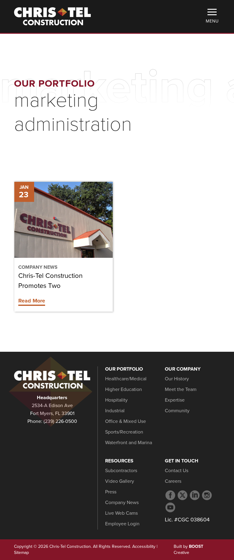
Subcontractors (121, 471)
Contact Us (176, 471)
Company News (38, 267)
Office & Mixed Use (125, 421)
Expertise (175, 400)
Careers (173, 481)
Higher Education (123, 389)
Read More (31, 300)
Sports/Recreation (124, 432)
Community (177, 411)
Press (110, 492)
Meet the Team (181, 389)
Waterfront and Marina (128, 443)
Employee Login (122, 524)
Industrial (115, 411)
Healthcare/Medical (126, 379)
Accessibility (143, 546)
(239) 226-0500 (60, 421)
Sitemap (21, 552)
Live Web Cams (121, 513)
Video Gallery (119, 481)
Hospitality (116, 400)
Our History (177, 379)
